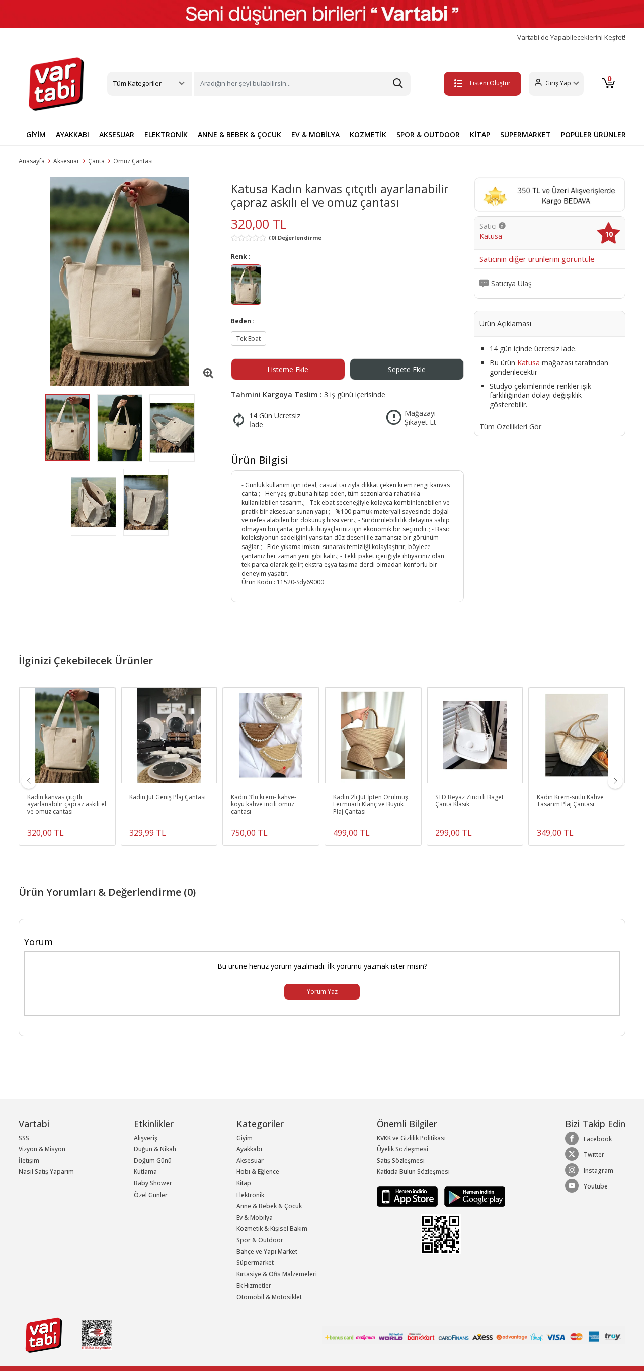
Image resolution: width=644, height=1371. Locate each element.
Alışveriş (145, 1138)
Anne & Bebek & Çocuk (269, 1206)
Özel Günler (151, 1195)
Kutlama (145, 1171)
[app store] (408, 1196)
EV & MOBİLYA (315, 134)
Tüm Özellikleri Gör (510, 426)
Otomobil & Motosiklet (269, 1297)
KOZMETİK (368, 134)
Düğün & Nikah (155, 1149)
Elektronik (250, 1195)
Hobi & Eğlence (257, 1171)
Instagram (598, 1170)
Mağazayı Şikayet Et (420, 417)
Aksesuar (66, 161)
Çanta (96, 161)
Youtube (596, 1186)
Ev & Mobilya (254, 1217)
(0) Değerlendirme (295, 237)
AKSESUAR (116, 134)
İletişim (29, 1160)
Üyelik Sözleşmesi (402, 1149)
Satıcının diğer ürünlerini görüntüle (537, 259)
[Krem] (246, 286)
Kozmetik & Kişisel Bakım (271, 1228)
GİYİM (36, 134)
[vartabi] (56, 84)
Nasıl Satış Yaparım (46, 1171)
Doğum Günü (153, 1160)
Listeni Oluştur (490, 83)
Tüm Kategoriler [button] (137, 83)
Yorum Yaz (322, 991)
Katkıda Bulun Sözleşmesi (413, 1171)
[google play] (472, 1196)
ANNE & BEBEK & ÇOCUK (239, 134)
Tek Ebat (248, 338)
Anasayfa (32, 161)
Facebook (598, 1139)
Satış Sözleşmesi (401, 1160)
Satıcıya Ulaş (511, 283)
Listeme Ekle (287, 369)
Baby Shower (153, 1183)
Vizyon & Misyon (42, 1149)
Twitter (594, 1154)
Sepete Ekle (407, 369)
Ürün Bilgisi (259, 460)
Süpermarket (255, 1262)
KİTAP (480, 134)
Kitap (243, 1183)
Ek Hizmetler (253, 1285)
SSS (24, 1138)
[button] (556, 84)
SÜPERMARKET (525, 134)
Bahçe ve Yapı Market (266, 1251)
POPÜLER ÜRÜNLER (593, 134)
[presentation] (28, 781)
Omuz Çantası (133, 161)
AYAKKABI (72, 134)
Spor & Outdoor (259, 1240)
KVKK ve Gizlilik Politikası (411, 1138)
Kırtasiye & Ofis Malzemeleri (276, 1274)
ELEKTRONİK (166, 134)
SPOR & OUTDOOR (428, 134)
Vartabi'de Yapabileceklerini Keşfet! (571, 37)
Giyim (244, 1138)
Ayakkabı (249, 1149)
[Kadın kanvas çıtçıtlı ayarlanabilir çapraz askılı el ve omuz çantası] (120, 281)
